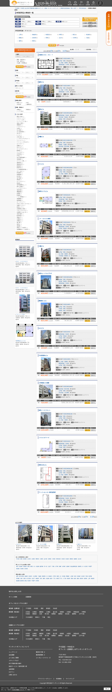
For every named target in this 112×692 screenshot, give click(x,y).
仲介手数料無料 (21, 157)
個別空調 (20, 190)
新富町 (81, 578)
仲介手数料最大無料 (15, 663)
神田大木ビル (43, 465)
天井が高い (20, 137)
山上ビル (41, 328)
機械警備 (20, 191)
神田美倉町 (69, 386)
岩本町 (67, 115)
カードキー (20, 143)
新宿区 (25, 559)
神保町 (18, 568)
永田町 (64, 566)
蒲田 (21, 41)
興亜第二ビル (43, 300)
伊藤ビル (41, 136)
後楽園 (18, 580)
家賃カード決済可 (22, 227)
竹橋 (53, 566)
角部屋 (19, 226)
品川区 (45, 559)
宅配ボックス (21, 205)
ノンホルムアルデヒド (23, 138)
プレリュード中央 (20, 314)
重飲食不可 (20, 164)
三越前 (65, 144)
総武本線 (61, 146)
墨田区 (37, 559)
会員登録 (11, 669)
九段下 (49, 566)
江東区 (41, 559)
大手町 (66, 90)
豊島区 (71, 559)
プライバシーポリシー (45, 679)
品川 (61, 37)
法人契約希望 (21, 131)
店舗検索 (28, 597)
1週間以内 (28, 104)
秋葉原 (49, 34)
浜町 (21, 578)
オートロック (21, 202)
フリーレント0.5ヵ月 (23, 142)
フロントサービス (22, 210)
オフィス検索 (13, 597)
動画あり (28, 109)
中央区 (64, 140)
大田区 (53, 559)
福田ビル (41, 82)
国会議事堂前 (73, 566)
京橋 (24, 578)
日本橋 (63, 576)
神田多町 (69, 249)
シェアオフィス (21, 188)
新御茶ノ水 (67, 255)
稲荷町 (85, 578)
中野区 (84, 612)
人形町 (72, 576)
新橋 (21, 37)
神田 (61, 34)
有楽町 (88, 34)
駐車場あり (20, 215)
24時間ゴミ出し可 (22, 212)
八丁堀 (64, 578)
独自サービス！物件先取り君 (18, 666)
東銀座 (92, 578)
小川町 (67, 64)
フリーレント (21, 140)
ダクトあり (20, 171)
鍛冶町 (68, 195)
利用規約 (59, 679)
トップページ (13, 652)
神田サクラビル (43, 191)
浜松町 (34, 37)
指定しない (20, 102)
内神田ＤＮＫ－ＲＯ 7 (45, 55)
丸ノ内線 (61, 62)
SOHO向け (20, 154)
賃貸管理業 (39, 655)
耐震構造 (20, 200)
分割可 (19, 128)
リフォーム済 (21, 119)
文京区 (29, 559)
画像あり (19, 109)
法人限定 (20, 130)
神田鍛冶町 (69, 414)
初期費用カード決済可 (23, 229)
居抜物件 (20, 159)
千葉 (43, 617)
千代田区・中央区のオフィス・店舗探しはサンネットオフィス (75, 647)
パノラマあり (20, 111)
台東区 (33, 559)
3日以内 (19, 104)
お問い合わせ (13, 675)
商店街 (19, 179)
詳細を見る (87, 74)
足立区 (79, 559)
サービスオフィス (22, 149)
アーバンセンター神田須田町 (47, 492)
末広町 (86, 566)
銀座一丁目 (52, 578)
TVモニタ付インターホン (24, 203)
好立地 (19, 176)
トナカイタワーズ (44, 437)
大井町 (75, 37)
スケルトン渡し (21, 161)
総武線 (60, 281)
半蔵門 (90, 566)
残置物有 (20, 174)
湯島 (44, 578)
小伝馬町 (66, 392)
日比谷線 (61, 117)
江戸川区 (81, 614)
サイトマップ (70, 679)
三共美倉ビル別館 (44, 383)
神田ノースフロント (44, 410)
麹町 (60, 566)
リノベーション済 (22, 121)
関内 (34, 41)
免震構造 (20, 198)
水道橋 (37, 566)
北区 (40, 614)
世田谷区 (58, 559)
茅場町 (18, 578)
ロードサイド (21, 181)
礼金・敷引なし (21, 61)
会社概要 (11, 655)
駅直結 (19, 150)
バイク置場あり (21, 196)
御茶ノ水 (32, 566)
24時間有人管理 (21, 208)
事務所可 (20, 125)
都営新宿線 (61, 64)
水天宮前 (28, 578)
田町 (48, 37)
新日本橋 (66, 146)
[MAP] (94, 657)
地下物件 (20, 178)
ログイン (11, 672)
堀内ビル (41, 109)
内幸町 (22, 568)
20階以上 (20, 220)
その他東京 (29, 617)
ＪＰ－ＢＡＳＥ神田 (44, 218)
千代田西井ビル (43, 355)
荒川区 (47, 614)
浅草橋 (90, 576)
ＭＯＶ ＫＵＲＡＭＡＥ (22, 261)
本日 (27, 102)
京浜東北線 (61, 199)
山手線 (60, 61)
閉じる (107, 688)
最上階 (19, 222)
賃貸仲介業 (39, 652)
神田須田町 (69, 113)
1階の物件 (20, 214)
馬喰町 (67, 576)
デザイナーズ (21, 118)
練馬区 (60, 614)
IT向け (19, 155)
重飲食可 (20, 162)
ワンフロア (20, 152)
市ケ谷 (45, 566)
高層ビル (20, 145)
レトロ (19, 135)
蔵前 (78, 578)
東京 (75, 34)
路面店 (19, 183)
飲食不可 (20, 167)
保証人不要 (20, 123)
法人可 (19, 133)
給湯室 (19, 193)
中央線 (60, 308)
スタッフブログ (14, 660)
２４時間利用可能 (22, 169)
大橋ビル (41, 246)
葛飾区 (74, 614)
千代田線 (61, 255)
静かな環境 (20, 186)
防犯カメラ (20, 207)
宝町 (41, 578)
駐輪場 (19, 195)
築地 (25, 580)
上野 (21, 34)
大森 (88, 37)
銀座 (75, 578)
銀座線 (60, 119)
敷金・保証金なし (21, 59)
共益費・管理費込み (22, 63)
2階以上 (19, 217)
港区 (21, 559)
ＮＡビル (41, 164)
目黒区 (49, 559)
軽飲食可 (20, 166)
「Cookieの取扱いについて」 (18, 689)
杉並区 (67, 559)
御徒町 (34, 34)
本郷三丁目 (59, 578)
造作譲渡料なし (21, 184)
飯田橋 (41, 566)
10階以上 (20, 219)
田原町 (29, 580)
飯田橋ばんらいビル (21, 340)
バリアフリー (21, 126)
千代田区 (64, 58)
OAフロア (20, 147)
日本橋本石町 (69, 140)
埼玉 (49, 617)
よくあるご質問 (14, 658)
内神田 (68, 58)
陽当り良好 (20, 116)
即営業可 (20, 173)
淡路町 (66, 62)
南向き (19, 224)
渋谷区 (63, 559)
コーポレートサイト (42, 658)
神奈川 (37, 617)
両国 (72, 578)
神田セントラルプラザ (45, 273)
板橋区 (75, 559)
